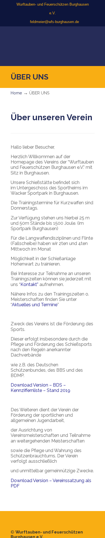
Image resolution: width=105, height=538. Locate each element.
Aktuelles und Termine (34, 304)
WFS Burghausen (53, 36)
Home (16, 92)
